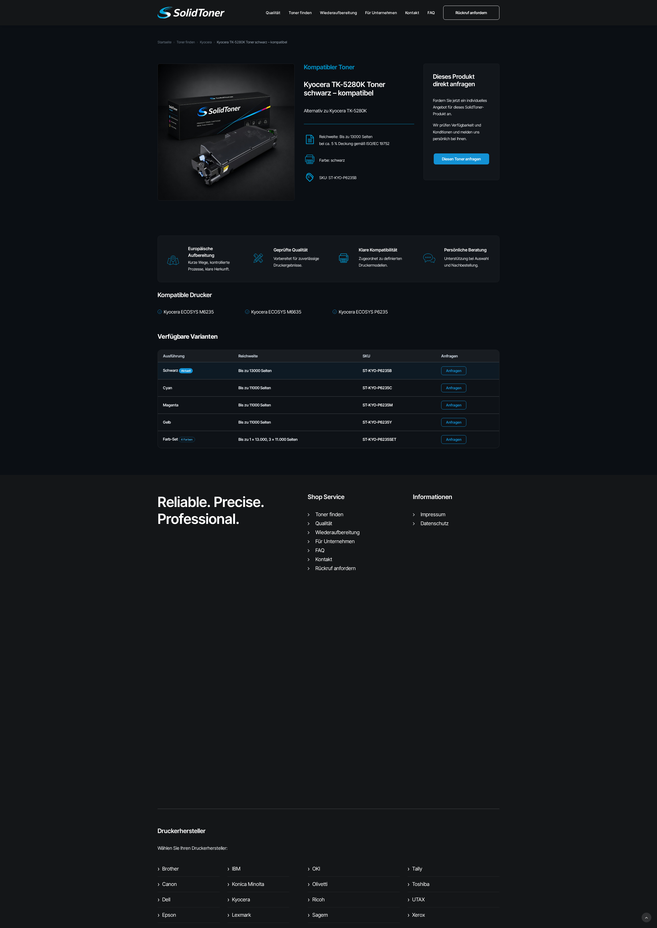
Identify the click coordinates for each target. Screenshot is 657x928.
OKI (314, 869)
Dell (164, 899)
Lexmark (239, 915)
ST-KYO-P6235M (378, 405)
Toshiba (418, 884)
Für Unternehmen (381, 12)
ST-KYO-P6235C (377, 387)
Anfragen (453, 370)
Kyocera (206, 42)
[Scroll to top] (646, 917)
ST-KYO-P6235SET (379, 439)
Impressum (433, 514)
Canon (167, 884)
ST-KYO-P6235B (377, 370)
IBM (233, 869)
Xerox (416, 915)
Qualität (273, 12)
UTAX (416, 899)
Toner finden (300, 12)
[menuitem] (275, 12)
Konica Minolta (245, 884)
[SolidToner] (191, 12)
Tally (415, 869)
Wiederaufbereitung (338, 12)
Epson (167, 915)
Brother (168, 869)
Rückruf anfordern (335, 568)
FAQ (431, 12)
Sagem (318, 915)
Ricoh (316, 899)
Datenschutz (435, 523)
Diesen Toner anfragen (461, 159)
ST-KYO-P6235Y (377, 422)
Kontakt (412, 12)
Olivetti (317, 884)
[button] (173, 262)
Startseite (164, 42)
